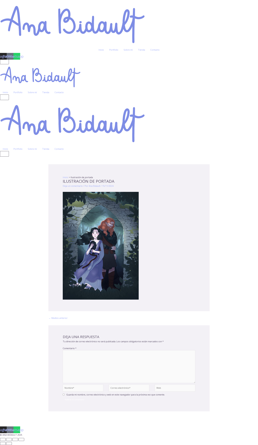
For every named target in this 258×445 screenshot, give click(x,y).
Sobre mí (128, 49)
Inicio (101, 49)
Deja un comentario (73, 185)
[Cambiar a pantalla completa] (9, 439)
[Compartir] (15, 439)
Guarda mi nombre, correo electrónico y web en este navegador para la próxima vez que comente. (115, 394)
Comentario (69, 348)
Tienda (141, 49)
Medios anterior (58, 318)
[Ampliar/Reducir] (3, 439)
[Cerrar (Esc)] (21, 439)
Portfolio (113, 49)
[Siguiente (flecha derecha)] (9, 443)
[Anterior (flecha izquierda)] (3, 443)
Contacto (155, 49)
